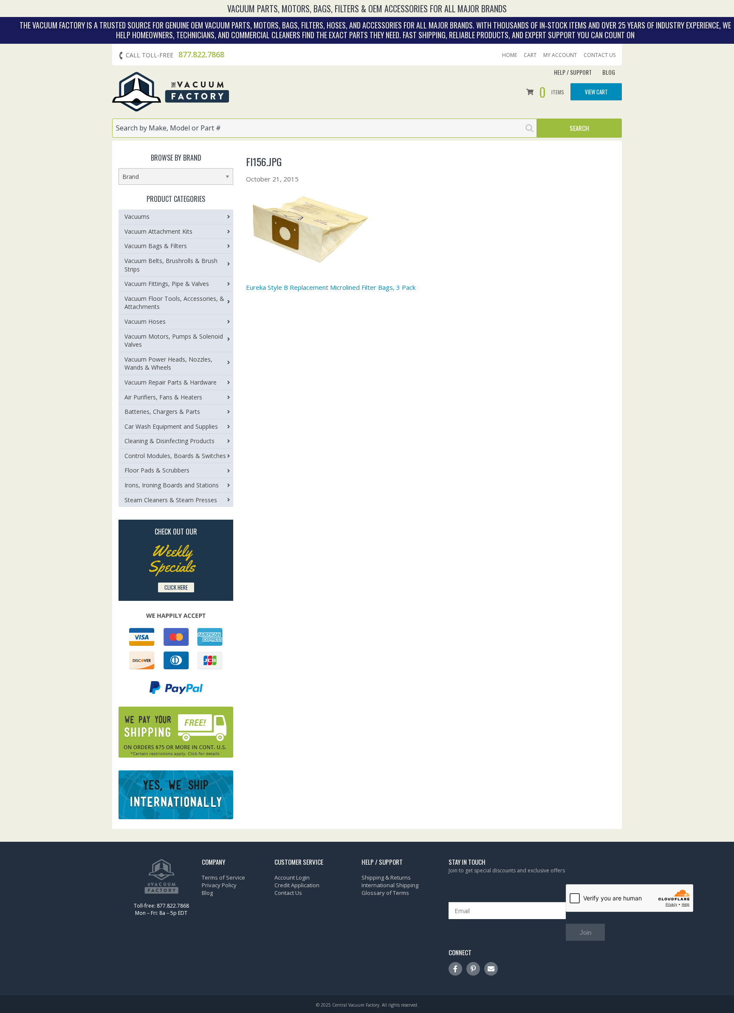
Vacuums (137, 216)
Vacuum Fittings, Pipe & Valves (166, 284)
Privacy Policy (219, 885)
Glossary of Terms (385, 893)
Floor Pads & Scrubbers (156, 470)
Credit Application (296, 885)
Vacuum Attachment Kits (158, 231)
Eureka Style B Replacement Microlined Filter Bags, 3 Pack (330, 287)
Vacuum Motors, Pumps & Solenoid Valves (173, 340)
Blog (608, 72)
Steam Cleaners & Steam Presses (170, 500)
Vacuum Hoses (145, 321)
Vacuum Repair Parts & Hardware (170, 382)
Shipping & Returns (386, 877)
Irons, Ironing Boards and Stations (171, 485)
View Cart (596, 92)
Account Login (292, 877)
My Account (560, 55)
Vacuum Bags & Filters (155, 246)
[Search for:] (324, 128)
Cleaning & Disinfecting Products (169, 441)
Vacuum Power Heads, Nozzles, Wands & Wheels (168, 363)
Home (509, 55)
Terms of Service (223, 877)
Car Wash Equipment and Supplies (171, 426)
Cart (530, 55)
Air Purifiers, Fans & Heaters (163, 397)
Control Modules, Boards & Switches (175, 456)
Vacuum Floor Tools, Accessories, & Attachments (174, 302)
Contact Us (599, 55)
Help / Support (573, 72)
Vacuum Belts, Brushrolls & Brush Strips (170, 265)
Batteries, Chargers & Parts (162, 411)
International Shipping (389, 885)
